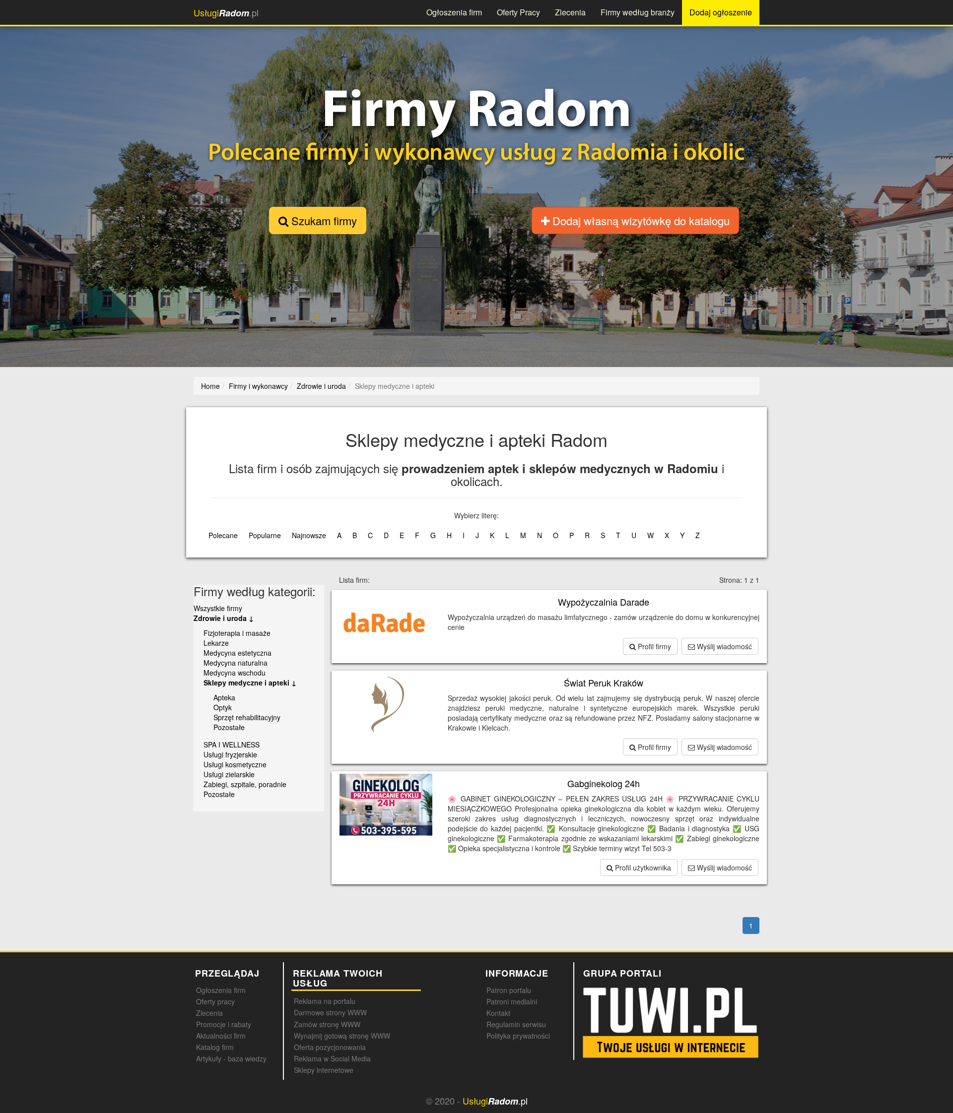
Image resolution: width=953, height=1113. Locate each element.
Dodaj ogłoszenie (720, 12)
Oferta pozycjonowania (330, 1047)
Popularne (265, 535)
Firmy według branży (638, 12)
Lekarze (216, 643)
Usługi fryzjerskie (230, 754)
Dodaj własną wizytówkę (639, 220)
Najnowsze (309, 535)
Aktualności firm (221, 1036)
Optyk (222, 707)
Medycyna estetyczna (238, 653)
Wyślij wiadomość (723, 646)
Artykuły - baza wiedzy (231, 1058)
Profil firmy (653, 646)
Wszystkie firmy (218, 608)
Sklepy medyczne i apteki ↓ (250, 682)
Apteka (224, 697)
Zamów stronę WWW (327, 1024)
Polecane (223, 535)
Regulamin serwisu (516, 1024)
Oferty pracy (215, 1001)
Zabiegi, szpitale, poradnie (245, 784)
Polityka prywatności (518, 1036)
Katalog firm (215, 1047)
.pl (226, 12)
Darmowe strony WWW (330, 1012)
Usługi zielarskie (229, 774)
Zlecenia (570, 12)
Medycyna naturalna (236, 663)
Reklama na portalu (324, 1001)
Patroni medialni (511, 1001)
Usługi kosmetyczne (235, 764)
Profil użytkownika (642, 867)
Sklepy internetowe (323, 1070)
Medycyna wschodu (235, 673)
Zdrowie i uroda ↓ (224, 618)
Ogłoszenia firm (454, 12)
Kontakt (498, 1013)
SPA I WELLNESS (232, 744)
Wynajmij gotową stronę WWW (342, 1036)
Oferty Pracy (518, 12)
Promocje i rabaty (223, 1024)
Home (210, 386)
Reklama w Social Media (332, 1058)
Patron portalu (508, 990)
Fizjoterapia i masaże (237, 633)
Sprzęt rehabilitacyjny (246, 717)
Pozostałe (229, 727)
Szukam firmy (322, 220)
